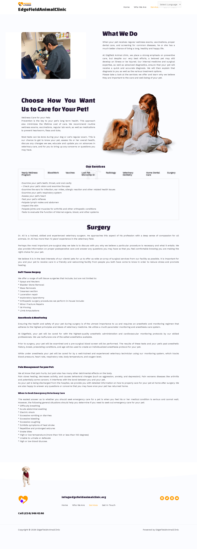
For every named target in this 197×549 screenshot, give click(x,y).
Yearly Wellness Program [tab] (30, 173)
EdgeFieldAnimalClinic (42, 9)
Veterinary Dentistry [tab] (128, 173)
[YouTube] (177, 498)
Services (155, 7)
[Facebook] (162, 498)
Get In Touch (108, 505)
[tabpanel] (98, 199)
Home (126, 7)
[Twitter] (167, 498)
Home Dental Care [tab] (153, 173)
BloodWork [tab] (53, 172)
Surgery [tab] (171, 172)
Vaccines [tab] (70, 172)
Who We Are (140, 7)
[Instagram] (172, 498)
